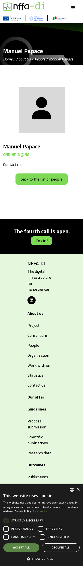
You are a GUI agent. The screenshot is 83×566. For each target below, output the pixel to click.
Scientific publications (37, 440)
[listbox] (72, 490)
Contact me (12, 164)
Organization (38, 355)
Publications (37, 477)
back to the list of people (41, 179)
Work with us (38, 365)
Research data (39, 453)
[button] (41, 558)
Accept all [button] (21, 547)
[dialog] (41, 525)
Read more (40, 511)
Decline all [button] (60, 547)
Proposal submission (36, 424)
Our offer (35, 397)
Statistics (35, 375)
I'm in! (41, 240)
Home (7, 59)
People (40, 59)
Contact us (36, 385)
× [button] (78, 489)
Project (33, 325)
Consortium (37, 335)
